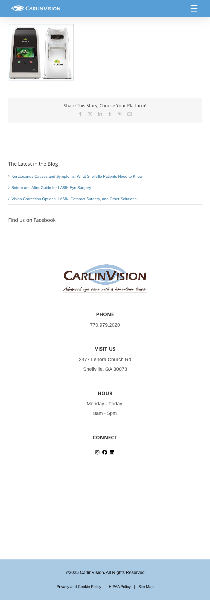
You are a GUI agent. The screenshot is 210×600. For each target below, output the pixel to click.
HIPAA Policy (120, 586)
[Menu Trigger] (194, 8)
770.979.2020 (105, 325)
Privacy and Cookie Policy (79, 586)
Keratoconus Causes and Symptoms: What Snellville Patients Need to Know (76, 176)
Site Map (146, 586)
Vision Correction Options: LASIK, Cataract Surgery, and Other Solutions (73, 199)
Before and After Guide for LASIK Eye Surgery (51, 187)
